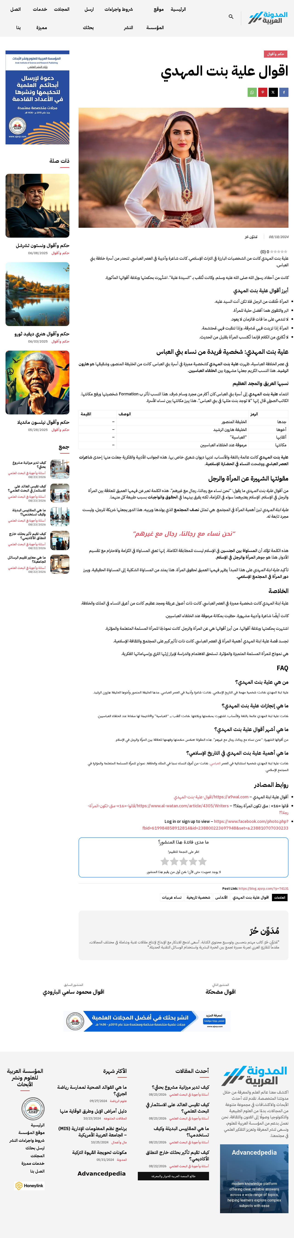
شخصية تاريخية (198, 897)
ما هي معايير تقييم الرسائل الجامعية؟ (27, 559)
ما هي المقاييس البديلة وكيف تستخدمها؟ (29, 512)
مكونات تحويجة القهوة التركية (99, 1152)
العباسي (215, 763)
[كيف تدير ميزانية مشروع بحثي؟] (59, 469)
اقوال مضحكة (221, 992)
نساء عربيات (171, 897)
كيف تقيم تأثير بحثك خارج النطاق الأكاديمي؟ (27, 535)
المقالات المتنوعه (115, 1119)
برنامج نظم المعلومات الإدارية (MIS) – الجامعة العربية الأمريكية (92, 1131)
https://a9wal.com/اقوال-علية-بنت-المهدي (211, 797)
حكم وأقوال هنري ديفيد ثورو (41, 333)
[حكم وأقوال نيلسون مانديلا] (37, 382)
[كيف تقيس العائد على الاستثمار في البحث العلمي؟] (59, 493)
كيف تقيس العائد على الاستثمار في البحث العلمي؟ (27, 488)
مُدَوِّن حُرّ (251, 237)
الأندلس (221, 897)
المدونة (122, 1160)
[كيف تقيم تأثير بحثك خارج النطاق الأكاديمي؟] (59, 540)
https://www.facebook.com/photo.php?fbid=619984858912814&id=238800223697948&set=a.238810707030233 (215, 824)
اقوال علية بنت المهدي (251, 897)
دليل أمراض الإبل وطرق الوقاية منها (93, 1111)
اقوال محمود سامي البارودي (73, 992)
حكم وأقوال (60, 253)
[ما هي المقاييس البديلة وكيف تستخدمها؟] (59, 516)
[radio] (202, 862)
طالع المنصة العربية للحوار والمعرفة (173, 1176)
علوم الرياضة (118, 1101)
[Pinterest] (262, 92)
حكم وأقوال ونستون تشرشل (42, 245)
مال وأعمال (119, 1142)
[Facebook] (283, 92)
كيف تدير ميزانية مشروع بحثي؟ (29, 464)
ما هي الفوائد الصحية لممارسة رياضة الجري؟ (92, 1090)
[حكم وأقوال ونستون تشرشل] (37, 206)
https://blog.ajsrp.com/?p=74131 (263, 888)
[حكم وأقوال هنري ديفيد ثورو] (37, 294)
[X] (273, 92)
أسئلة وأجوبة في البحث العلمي (27, 473)
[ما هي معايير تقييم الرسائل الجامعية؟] (59, 564)
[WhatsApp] (252, 92)
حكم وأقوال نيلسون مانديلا (43, 422)
